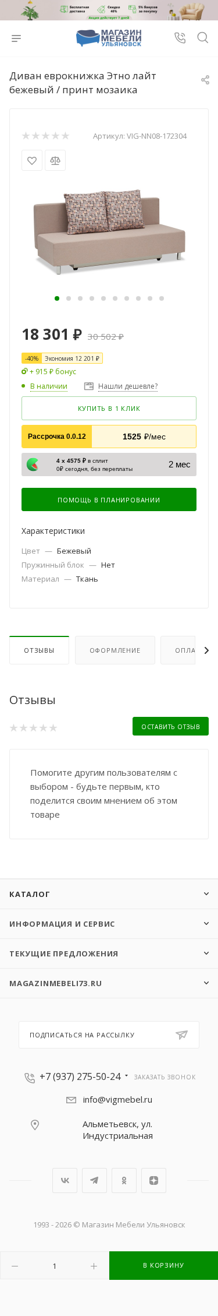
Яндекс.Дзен (153, 1180)
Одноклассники (124, 1180)
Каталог (30, 894)
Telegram (94, 1180)
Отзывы (39, 650)
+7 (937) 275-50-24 (80, 1076)
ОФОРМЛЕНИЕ (115, 650)
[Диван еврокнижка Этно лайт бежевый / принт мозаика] (109, 231)
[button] (57, 298)
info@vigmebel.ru (117, 1099)
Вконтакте (64, 1180)
